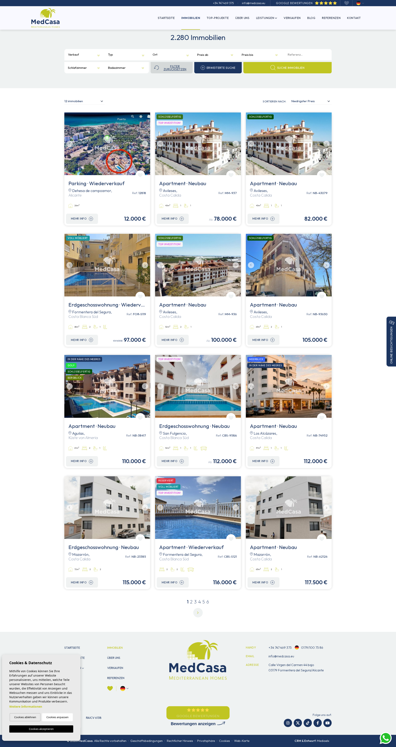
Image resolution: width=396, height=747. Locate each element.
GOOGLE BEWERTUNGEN (294, 3)
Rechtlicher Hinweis (180, 741)
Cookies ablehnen (25, 717)
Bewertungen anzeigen (194, 723)
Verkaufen (292, 18)
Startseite (166, 18)
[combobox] (81, 55)
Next (146, 143)
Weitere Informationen (25, 706)
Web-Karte (241, 741)
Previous (68, 143)
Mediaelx (323, 741)
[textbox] (74, 54)
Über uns (242, 18)
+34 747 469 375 (223, 3)
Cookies (224, 741)
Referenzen (331, 18)
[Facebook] (318, 723)
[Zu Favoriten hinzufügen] (140, 175)
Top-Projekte (218, 18)
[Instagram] (288, 723)
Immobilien (190, 18)
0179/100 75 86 (312, 647)
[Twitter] (298, 723)
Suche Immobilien (291, 68)
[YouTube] (327, 723)
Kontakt (354, 18)
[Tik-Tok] (308, 723)
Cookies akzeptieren (41, 729)
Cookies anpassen (57, 717)
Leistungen (265, 18)
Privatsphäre (206, 741)
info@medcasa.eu (253, 3)
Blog (311, 18)
